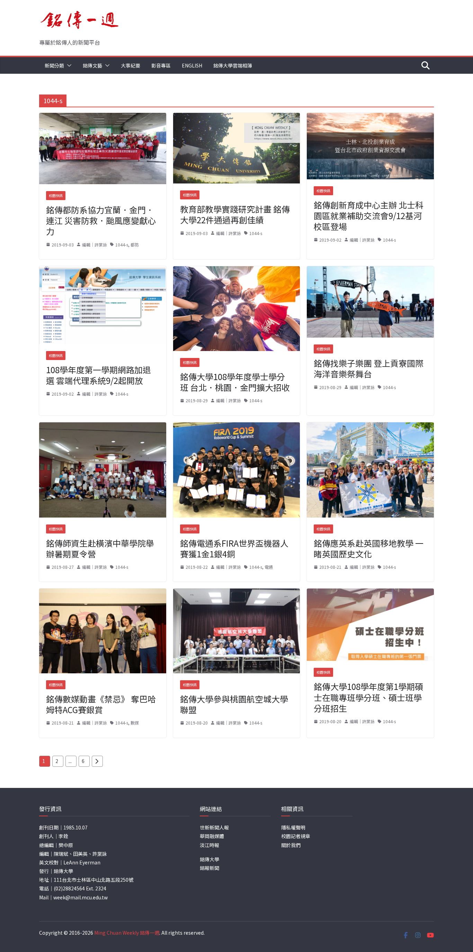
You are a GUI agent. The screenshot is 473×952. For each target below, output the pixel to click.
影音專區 (161, 65)
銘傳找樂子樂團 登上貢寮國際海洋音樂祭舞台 (368, 368)
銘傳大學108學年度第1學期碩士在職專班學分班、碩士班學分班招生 (368, 697)
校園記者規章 (295, 836)
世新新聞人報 (214, 827)
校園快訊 (56, 195)
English (192, 65)
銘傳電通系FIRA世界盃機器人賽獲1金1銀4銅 (234, 548)
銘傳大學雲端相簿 (232, 65)
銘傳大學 (209, 859)
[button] (68, 65)
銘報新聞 (209, 867)
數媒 (135, 723)
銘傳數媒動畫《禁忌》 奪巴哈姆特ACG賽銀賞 (101, 704)
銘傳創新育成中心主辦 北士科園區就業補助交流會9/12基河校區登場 (368, 215)
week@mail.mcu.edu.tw (80, 897)
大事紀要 (130, 65)
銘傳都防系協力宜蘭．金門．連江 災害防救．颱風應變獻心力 (101, 220)
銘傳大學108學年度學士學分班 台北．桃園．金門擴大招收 (235, 381)
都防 (135, 245)
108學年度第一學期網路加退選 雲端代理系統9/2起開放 (98, 374)
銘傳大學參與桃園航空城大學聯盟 (234, 704)
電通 (269, 567)
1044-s (121, 245)
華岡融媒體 (212, 836)
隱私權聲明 (293, 827)
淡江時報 (209, 845)
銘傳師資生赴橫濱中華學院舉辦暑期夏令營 (100, 548)
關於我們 (291, 845)
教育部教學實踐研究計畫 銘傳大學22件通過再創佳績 (235, 214)
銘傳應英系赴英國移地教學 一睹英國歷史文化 (368, 548)
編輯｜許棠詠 (94, 245)
